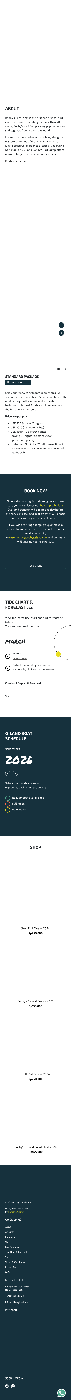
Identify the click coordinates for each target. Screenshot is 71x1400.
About (8, 1226)
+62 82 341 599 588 (14, 1295)
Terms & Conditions (15, 1262)
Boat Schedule (12, 1247)
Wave (8, 1242)
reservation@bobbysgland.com (28, 537)
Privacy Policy (12, 1267)
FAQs (7, 1272)
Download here (20, 658)
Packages (10, 1236)
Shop (7, 1257)
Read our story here (16, 160)
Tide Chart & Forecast (16, 1252)
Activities (9, 1231)
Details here (15, 382)
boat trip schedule (51, 505)
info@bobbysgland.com (16, 1302)
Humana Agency (16, 1211)
